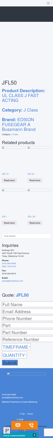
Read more (9, 180)
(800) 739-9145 (9, 266)
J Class (14, 134)
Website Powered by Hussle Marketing (19, 401)
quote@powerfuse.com (12, 280)
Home (30, 413)
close (34, 435)
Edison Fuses (30, 419)
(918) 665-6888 (9, 263)
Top (23, 413)
